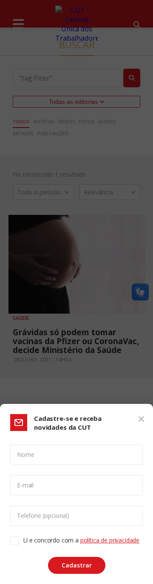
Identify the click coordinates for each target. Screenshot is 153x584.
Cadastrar (77, 565)
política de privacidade (109, 540)
